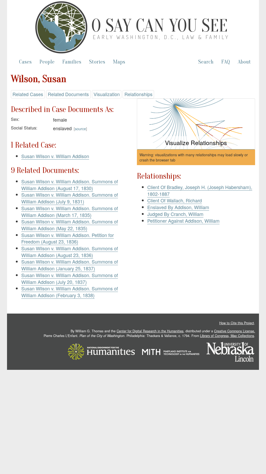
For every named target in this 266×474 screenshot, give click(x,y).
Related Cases (27, 94)
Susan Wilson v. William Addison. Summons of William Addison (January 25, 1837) (69, 265)
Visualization (107, 94)
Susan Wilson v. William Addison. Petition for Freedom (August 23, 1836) (67, 238)
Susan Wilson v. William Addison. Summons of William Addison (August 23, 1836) (69, 251)
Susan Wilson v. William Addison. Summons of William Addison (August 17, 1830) (69, 184)
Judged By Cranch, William (175, 213)
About (244, 62)
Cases (25, 62)
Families (71, 62)
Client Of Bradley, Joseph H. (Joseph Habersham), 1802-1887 (199, 190)
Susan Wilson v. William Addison (55, 156)
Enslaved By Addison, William (178, 207)
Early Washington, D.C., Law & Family (161, 37)
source (80, 128)
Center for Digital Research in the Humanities (150, 331)
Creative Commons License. (234, 331)
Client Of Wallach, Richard (174, 200)
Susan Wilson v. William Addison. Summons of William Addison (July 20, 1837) (69, 278)
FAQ (225, 62)
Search (206, 62)
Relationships (138, 94)
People (47, 62)
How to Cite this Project (236, 323)
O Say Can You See (159, 25)
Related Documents (68, 94)
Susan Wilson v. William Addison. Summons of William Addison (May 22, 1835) (69, 225)
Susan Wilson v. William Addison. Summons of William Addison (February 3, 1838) (69, 291)
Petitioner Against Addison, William (183, 220)
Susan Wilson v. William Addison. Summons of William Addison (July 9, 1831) (69, 198)
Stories (97, 62)
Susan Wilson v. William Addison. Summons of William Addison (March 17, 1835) (69, 211)
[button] (196, 124)
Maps (119, 62)
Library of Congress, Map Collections (227, 335)
